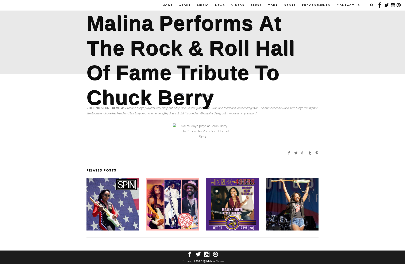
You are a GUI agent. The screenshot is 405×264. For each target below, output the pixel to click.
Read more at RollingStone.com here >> (122, 119)
